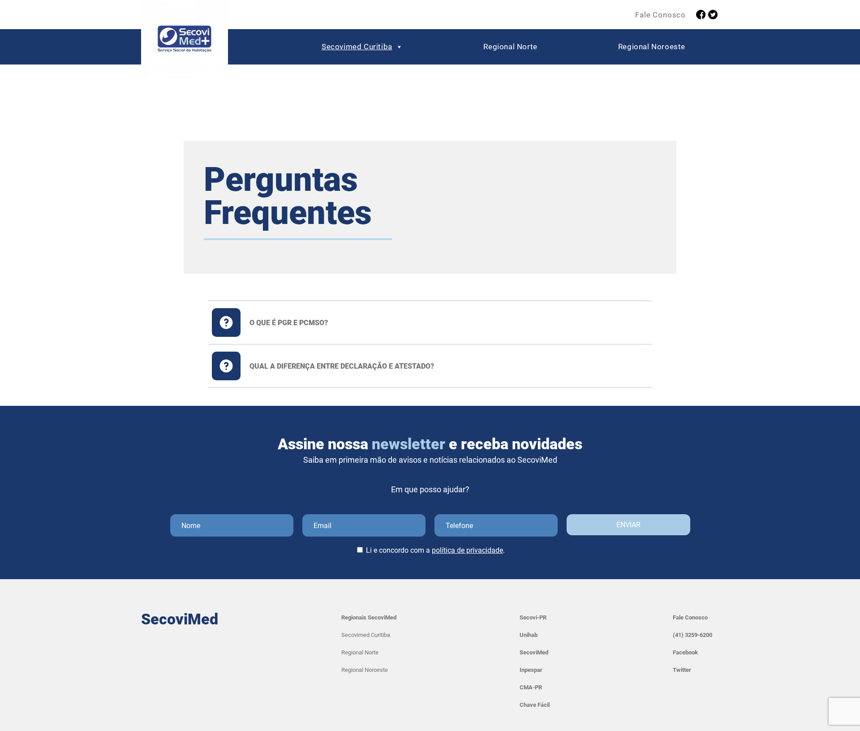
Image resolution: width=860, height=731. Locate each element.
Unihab (529, 635)
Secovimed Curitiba (357, 46)
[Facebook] (700, 14)
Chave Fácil (535, 704)
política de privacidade (467, 550)
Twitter (682, 669)
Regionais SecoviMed (368, 617)
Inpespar (531, 669)
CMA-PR (531, 687)
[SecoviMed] (184, 41)
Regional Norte (510, 46)
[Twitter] (713, 14)
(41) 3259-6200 (692, 635)
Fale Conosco (660, 14)
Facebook (685, 652)
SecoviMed (534, 652)
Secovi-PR (533, 617)
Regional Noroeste (651, 46)
